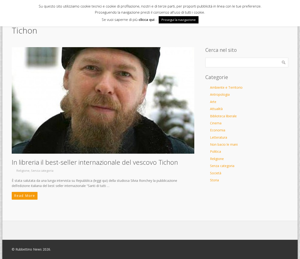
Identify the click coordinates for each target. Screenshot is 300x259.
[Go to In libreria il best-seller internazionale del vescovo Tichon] (103, 100)
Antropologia (220, 94)
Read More (24, 195)
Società (215, 173)
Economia (217, 130)
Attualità (216, 109)
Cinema (215, 123)
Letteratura (218, 137)
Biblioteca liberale (223, 116)
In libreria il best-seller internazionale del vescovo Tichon (95, 162)
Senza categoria (42, 171)
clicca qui (146, 19)
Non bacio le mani (224, 144)
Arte (213, 101)
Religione (23, 171)
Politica (215, 151)
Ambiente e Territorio (226, 87)
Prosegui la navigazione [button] (178, 20)
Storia (214, 180)
